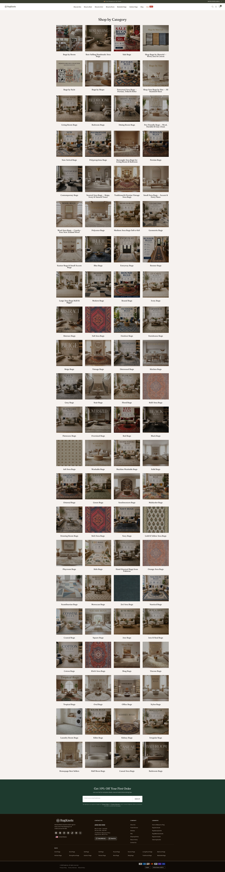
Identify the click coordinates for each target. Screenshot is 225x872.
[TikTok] (72, 832)
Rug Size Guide (156, 827)
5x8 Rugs (86, 851)
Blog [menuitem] (142, 7)
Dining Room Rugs (74, 855)
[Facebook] (56, 832)
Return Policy (134, 839)
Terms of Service (115, 804)
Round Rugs (116, 851)
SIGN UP (137, 799)
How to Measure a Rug (158, 824)
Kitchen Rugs (58, 855)
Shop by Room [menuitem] (110, 7)
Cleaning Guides (156, 839)
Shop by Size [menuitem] (77, 7)
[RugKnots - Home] (10, 7)
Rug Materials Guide (157, 833)
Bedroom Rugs (161, 851)
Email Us (113, 838)
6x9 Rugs (101, 851)
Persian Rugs (102, 855)
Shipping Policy (134, 836)
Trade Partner (134, 827)
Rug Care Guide (156, 836)
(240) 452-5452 (100, 825)
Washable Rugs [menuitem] (121, 7)
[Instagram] (64, 832)
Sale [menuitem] (147, 7)
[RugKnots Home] (72, 820)
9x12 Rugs (72, 851)
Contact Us (133, 842)
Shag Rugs (131, 855)
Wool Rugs (116, 855)
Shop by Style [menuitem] (88, 7)
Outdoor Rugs (87, 855)
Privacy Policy (105, 804)
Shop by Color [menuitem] (99, 7)
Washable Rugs (161, 855)
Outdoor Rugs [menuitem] (133, 7)
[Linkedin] (80, 832)
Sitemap (132, 830)
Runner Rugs (131, 851)
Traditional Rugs (147, 855)
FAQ (131, 833)
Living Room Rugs (147, 851)
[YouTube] (76, 832)
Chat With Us (101, 838)
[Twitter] (60, 832)
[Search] (212, 6)
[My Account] (216, 6)
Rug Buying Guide (157, 830)
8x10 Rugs (57, 851)
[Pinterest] (68, 832)
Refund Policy (81, 867)
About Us (132, 824)
